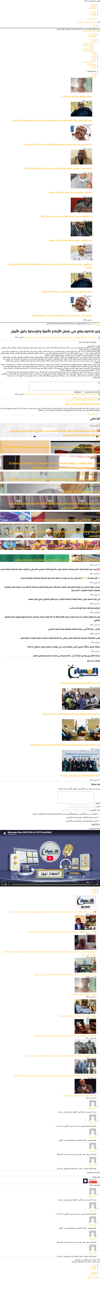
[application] (50, 858)
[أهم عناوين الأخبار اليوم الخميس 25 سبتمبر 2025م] (83, 678)
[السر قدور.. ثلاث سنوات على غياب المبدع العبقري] (85, 1093)
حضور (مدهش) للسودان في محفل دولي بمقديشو (80, 775)
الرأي (94, 58)
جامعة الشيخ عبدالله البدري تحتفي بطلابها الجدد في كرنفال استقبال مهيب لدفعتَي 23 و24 (53, 548)
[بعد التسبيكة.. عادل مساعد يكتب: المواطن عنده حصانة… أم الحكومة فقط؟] (81, 311)
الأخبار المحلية (87, 43)
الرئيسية (93, 11)
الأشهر (94, 891)
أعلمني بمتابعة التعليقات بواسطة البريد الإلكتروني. (82, 817)
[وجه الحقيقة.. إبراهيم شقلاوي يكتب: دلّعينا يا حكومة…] (81, 236)
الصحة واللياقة (87, 62)
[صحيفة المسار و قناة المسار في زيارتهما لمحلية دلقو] (85, 1013)
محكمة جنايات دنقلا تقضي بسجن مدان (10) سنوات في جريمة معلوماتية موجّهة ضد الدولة (65, 1035)
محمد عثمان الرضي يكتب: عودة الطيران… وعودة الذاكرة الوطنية (67, 291)
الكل (90, 47)
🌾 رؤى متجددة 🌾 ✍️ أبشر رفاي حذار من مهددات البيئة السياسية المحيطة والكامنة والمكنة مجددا (61, 931)
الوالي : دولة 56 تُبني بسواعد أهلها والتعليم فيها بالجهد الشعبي (67, 519)
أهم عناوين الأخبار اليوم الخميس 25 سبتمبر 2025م (80, 683)
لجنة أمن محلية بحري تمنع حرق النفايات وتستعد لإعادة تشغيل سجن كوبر (71, 713)
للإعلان (94, 15)
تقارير (94, 54)
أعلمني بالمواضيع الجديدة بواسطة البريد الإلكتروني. (81, 821)
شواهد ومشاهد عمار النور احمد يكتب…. (76, 96)
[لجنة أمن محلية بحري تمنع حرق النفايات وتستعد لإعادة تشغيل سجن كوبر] (81, 709)
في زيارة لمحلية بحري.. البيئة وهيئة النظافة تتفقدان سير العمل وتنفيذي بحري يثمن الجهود (53, 479)
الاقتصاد (93, 53)
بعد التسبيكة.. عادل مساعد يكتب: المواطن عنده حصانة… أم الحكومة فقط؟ (62, 315)
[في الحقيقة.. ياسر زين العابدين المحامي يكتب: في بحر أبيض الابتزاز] (81, 212)
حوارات (93, 56)
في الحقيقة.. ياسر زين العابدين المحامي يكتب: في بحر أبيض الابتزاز (66, 216)
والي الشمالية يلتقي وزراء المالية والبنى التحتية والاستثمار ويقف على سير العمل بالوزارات (64, 744)
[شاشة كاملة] (3, 884)
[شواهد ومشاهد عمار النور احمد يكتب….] (81, 92)
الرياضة (93, 60)
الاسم (97, 806)
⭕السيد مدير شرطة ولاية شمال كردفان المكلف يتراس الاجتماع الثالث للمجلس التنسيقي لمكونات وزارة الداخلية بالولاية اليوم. (53, 911)
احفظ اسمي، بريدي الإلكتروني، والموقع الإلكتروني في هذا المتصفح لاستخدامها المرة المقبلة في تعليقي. (65, 814)
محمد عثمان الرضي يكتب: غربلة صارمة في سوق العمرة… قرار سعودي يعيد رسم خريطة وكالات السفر (52, 120)
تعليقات (93, 893)
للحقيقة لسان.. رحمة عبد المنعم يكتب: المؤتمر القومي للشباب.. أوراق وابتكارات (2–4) (58, 168)
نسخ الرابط (78, 392)
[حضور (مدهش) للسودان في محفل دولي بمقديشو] (81, 771)
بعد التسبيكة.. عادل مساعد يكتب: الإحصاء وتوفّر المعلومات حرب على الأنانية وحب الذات (57, 144)
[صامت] (6, 884)
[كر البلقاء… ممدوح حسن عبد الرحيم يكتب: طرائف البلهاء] (81, 188)
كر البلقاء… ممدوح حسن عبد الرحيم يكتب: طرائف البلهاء (70, 192)
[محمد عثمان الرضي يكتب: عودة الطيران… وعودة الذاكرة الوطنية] (81, 287)
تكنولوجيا (93, 66)
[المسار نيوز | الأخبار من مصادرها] (89, 22)
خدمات (94, 67)
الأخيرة (94, 889)
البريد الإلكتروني (94, 810)
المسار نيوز (92, 13)
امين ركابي (92, 1122)
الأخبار (94, 41)
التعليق (97, 803)
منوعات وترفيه (91, 64)
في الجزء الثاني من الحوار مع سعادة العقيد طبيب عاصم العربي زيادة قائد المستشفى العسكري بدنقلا (61, 1055)
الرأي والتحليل (95, 484)
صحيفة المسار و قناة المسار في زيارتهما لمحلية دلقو (78, 1015)
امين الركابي (92, 1108)
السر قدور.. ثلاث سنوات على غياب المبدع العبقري (79, 1095)
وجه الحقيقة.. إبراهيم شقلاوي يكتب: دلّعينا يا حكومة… (70, 240)
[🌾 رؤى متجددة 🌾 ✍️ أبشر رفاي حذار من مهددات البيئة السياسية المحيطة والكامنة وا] (85, 929)
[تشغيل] (97, 884)
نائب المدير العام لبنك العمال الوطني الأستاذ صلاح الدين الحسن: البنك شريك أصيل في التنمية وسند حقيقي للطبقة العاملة (55, 1075)
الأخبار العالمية (87, 45)
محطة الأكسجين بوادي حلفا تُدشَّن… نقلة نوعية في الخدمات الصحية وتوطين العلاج (57, 560)
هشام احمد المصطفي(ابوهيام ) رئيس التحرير (51, 337)
